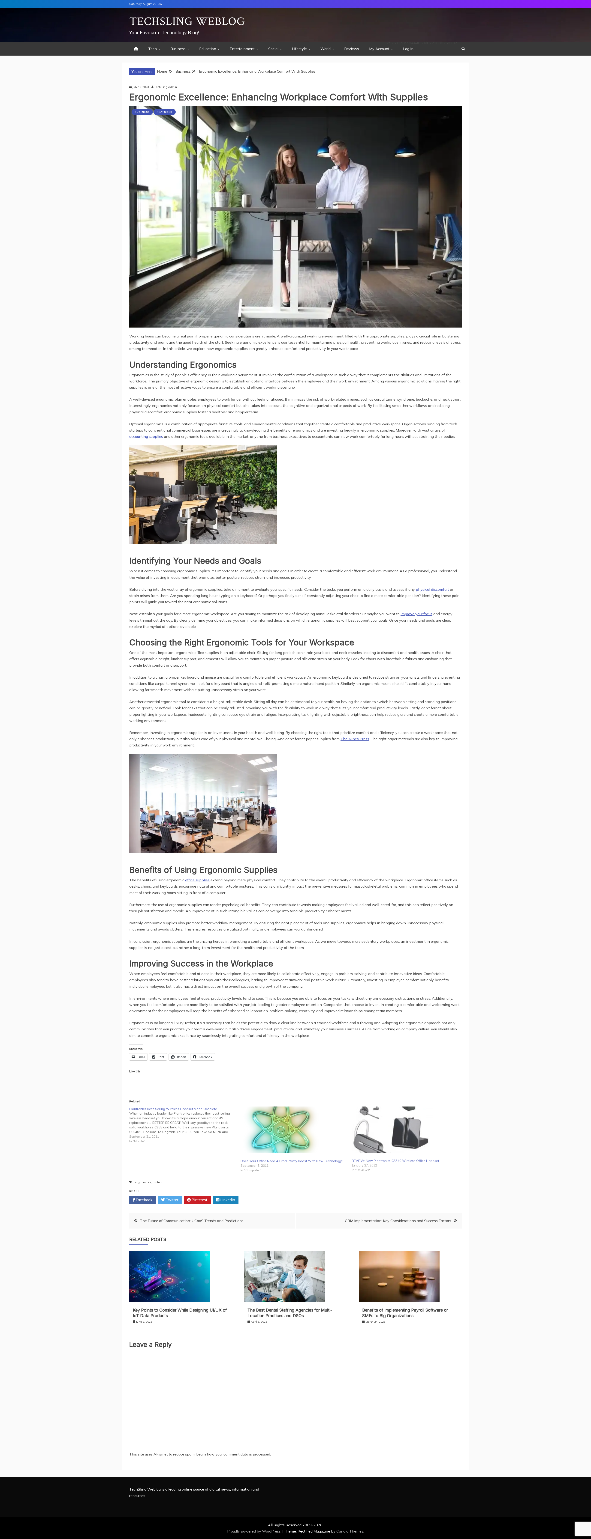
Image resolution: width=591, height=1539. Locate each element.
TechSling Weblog (187, 21)
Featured (165, 111)
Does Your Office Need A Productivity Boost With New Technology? (292, 1161)
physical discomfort (432, 589)
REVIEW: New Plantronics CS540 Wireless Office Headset (395, 1161)
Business (178, 48)
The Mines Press (355, 739)
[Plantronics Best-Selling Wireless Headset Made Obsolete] (185, 1125)
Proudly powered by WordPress (254, 1531)
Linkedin (227, 1199)
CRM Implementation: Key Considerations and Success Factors (398, 1220)
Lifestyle (299, 48)
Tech (152, 48)
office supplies (197, 880)
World (325, 48)
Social (273, 48)
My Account (379, 48)
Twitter (171, 1199)
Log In (408, 48)
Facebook (143, 1199)
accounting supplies (146, 436)
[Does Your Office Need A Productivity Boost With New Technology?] (294, 1130)
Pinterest (199, 1199)
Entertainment (242, 48)
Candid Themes (349, 1531)
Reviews (351, 48)
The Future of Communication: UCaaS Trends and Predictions (192, 1220)
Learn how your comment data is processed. (233, 1454)
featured (158, 1182)
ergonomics (143, 1182)
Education (207, 48)
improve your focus (416, 613)
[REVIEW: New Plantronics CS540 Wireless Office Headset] (405, 1130)
